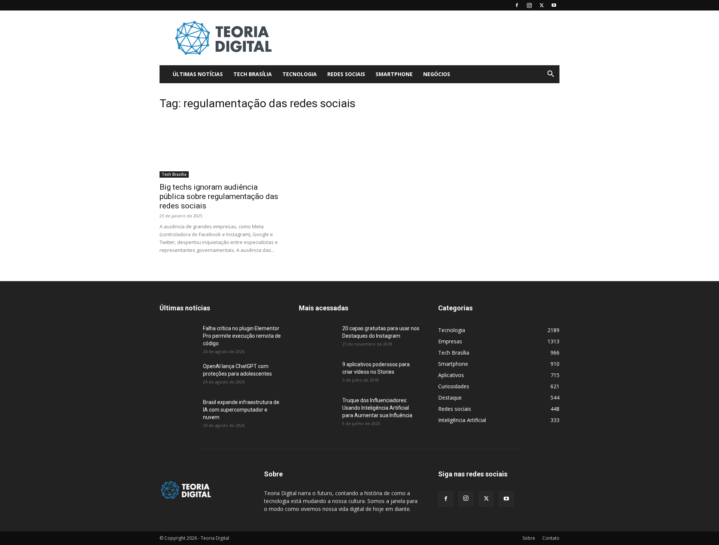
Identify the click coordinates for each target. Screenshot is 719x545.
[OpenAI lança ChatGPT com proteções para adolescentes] (178, 375)
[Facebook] (516, 5)
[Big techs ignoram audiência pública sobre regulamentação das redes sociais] (220, 148)
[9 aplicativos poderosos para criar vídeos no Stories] (317, 374)
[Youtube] (553, 5)
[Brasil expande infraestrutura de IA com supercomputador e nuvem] (178, 411)
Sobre (528, 538)
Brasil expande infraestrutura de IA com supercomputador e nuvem (241, 409)
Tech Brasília (252, 74)
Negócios (436, 74)
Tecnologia (299, 74)
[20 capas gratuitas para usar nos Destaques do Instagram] (317, 338)
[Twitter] (541, 5)
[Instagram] (529, 5)
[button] (550, 74)
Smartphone (394, 74)
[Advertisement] (423, 38)
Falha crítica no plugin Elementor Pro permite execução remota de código (242, 335)
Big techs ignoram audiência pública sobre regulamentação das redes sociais (219, 196)
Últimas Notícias (198, 74)
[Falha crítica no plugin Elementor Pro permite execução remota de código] (178, 338)
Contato (550, 538)
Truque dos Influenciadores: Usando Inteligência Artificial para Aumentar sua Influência (377, 407)
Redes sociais (346, 74)
